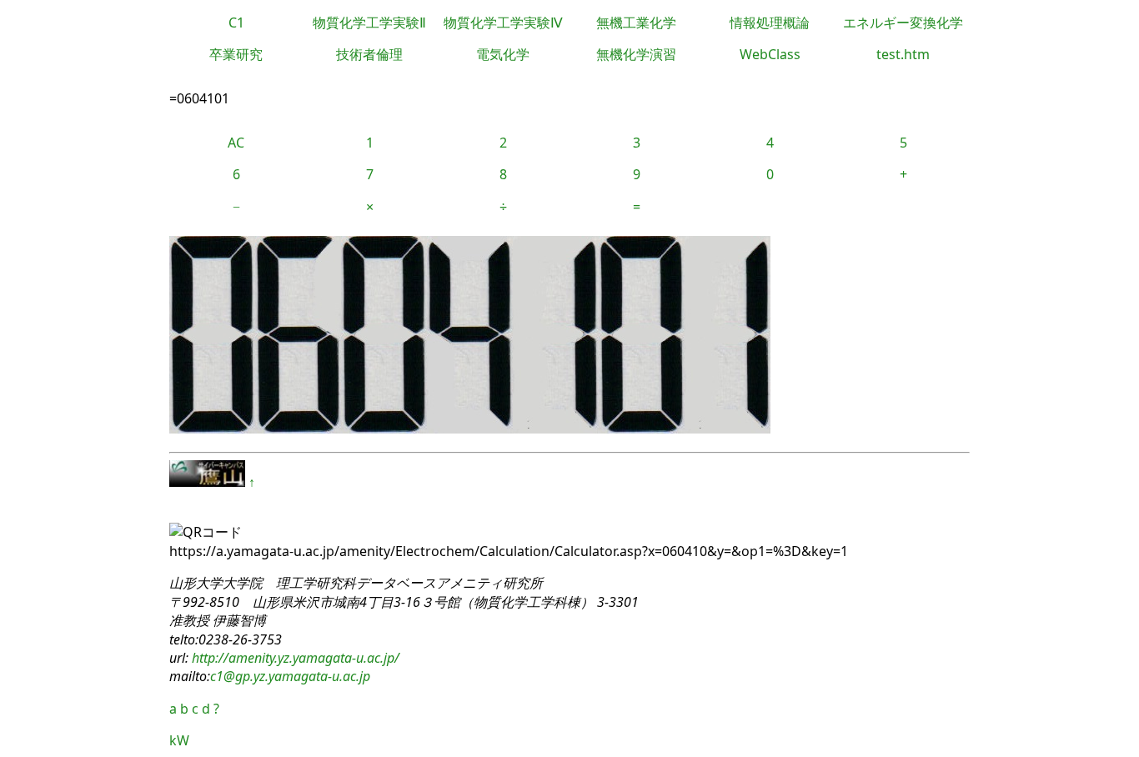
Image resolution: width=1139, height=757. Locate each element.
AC (236, 142)
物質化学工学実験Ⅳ (503, 22)
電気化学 (502, 54)
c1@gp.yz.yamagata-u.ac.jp (290, 676)
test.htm (903, 54)
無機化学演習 (636, 54)
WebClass (770, 54)
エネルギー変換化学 (903, 22)
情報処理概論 (770, 22)
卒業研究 (236, 54)
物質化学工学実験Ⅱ (369, 22)
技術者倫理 (369, 54)
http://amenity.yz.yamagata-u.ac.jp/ (293, 658)
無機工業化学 (636, 22)
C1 (236, 22)
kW (179, 740)
